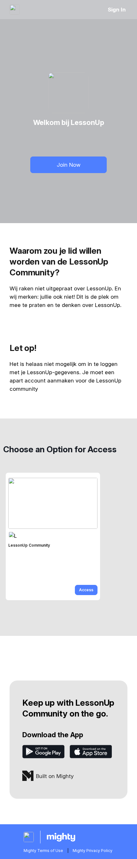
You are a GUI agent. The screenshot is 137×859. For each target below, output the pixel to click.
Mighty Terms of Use (43, 850)
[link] (52, 536)
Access (86, 589)
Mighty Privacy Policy (92, 850)
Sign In (117, 9)
